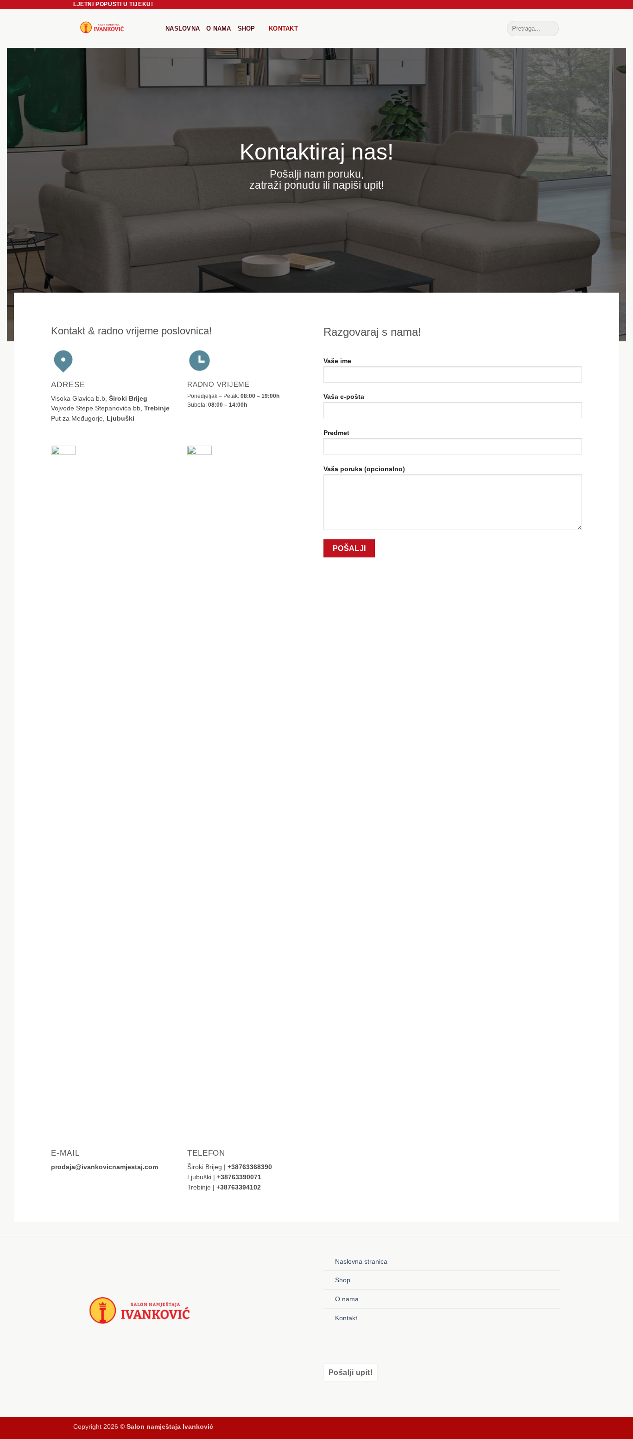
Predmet (336, 432)
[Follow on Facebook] (331, 1345)
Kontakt (283, 28)
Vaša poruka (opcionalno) (364, 469)
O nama (218, 28)
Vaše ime (337, 361)
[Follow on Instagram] (347, 1345)
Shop (246, 28)
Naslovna (182, 28)
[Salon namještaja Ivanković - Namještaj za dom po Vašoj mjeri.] (112, 28)
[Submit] (550, 29)
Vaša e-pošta (343, 396)
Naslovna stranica (361, 1261)
